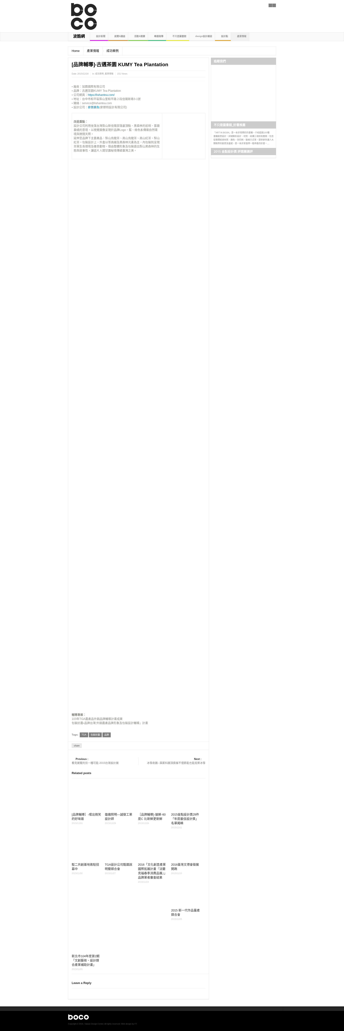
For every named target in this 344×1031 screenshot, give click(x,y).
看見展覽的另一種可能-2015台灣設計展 (95, 760)
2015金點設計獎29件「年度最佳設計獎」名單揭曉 (185, 819)
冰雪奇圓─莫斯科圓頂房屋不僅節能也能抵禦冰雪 (176, 760)
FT (136, 1024)
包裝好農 (95, 734)
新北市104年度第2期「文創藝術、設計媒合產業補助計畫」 (85, 961)
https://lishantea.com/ (101, 94)
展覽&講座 (119, 36)
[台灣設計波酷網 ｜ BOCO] (82, 15)
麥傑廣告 (93, 107)
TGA (84, 734)
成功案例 (112, 51)
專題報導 (158, 36)
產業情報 (241, 36)
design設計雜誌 (203, 36)
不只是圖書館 (179, 36)
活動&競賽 (139, 36)
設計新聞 (100, 36)
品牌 (106, 734)
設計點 (224, 36)
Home (76, 51)
